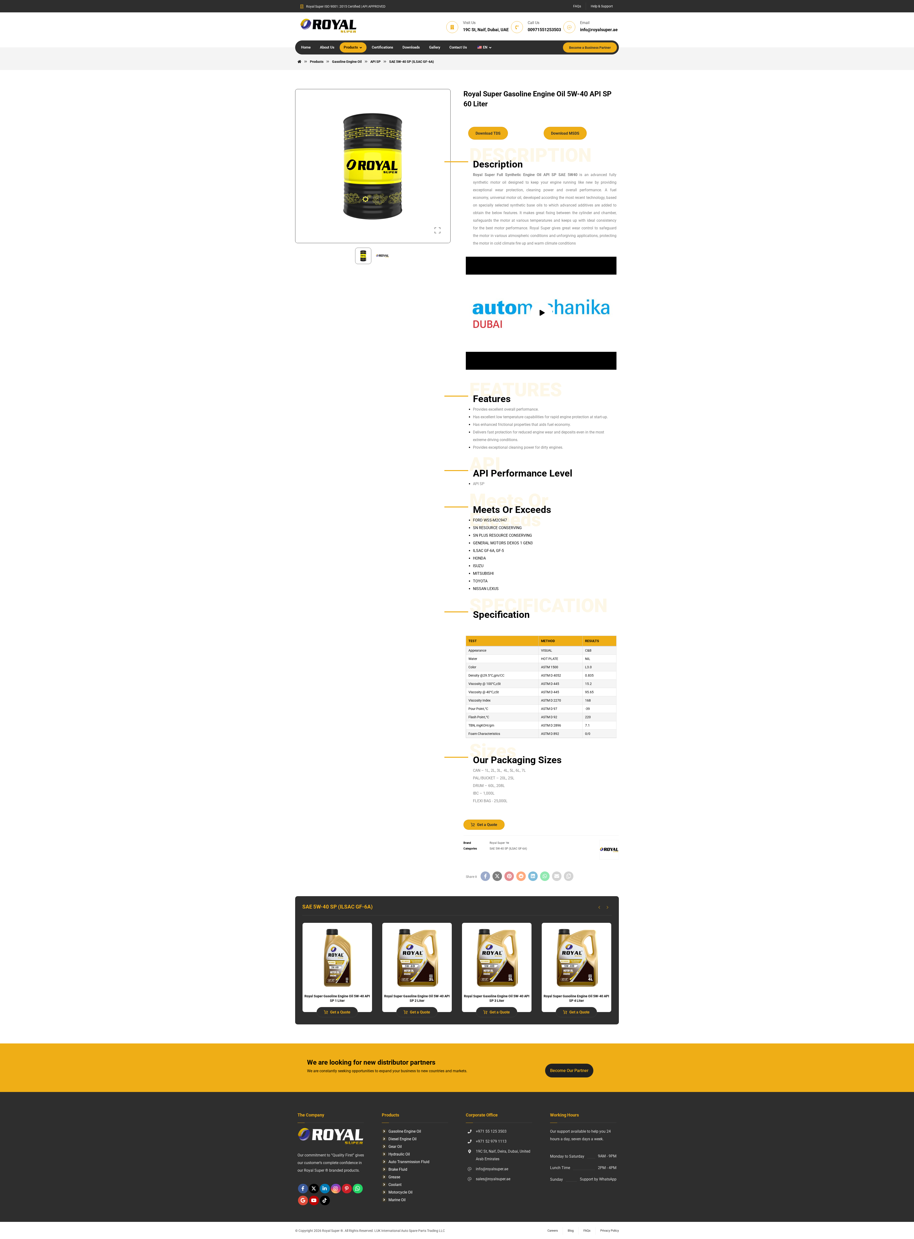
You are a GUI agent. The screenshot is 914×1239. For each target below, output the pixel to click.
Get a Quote (487, 824)
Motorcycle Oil (400, 1192)
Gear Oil (395, 1146)
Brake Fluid (397, 1169)
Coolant (395, 1184)
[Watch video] (541, 313)
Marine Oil (397, 1200)
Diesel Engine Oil (402, 1139)
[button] (437, 230)
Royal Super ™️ (499, 843)
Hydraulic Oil (399, 1154)
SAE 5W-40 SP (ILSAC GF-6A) (508, 848)
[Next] (607, 907)
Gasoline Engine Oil (404, 1131)
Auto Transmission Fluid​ (408, 1162)
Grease (394, 1177)
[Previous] (599, 907)
